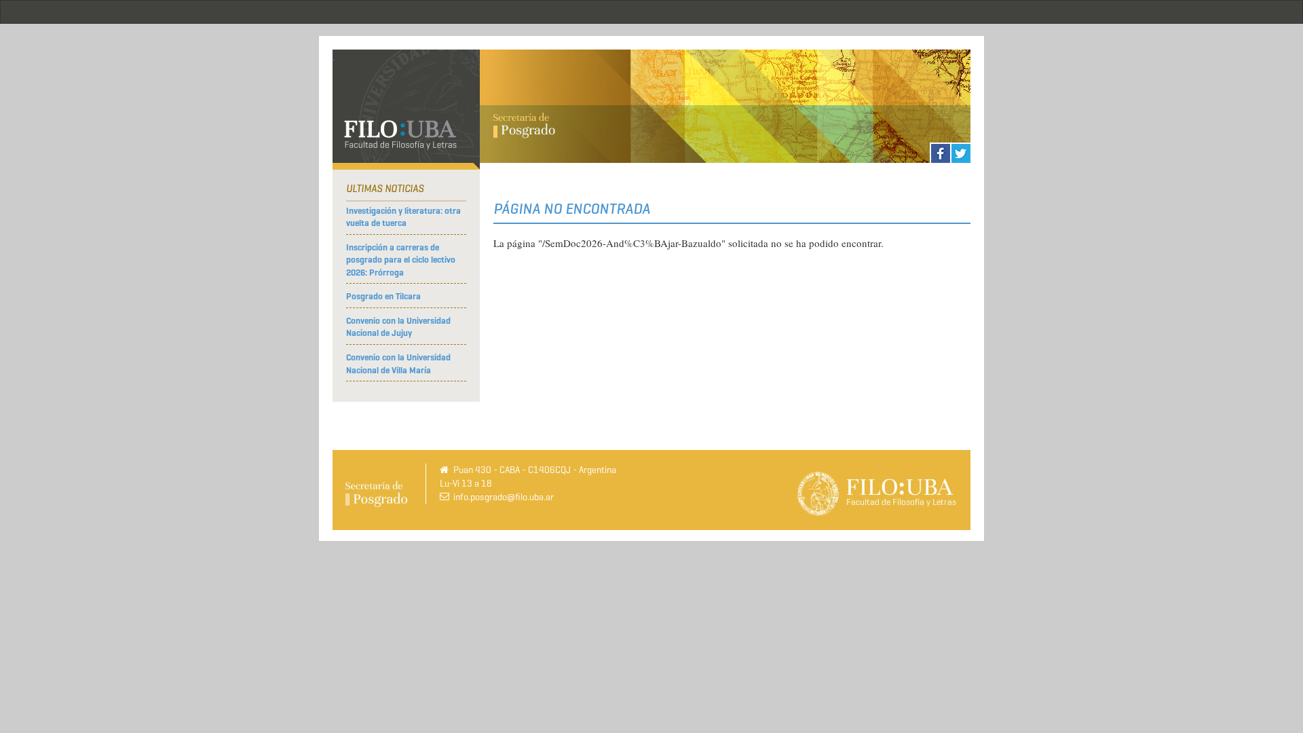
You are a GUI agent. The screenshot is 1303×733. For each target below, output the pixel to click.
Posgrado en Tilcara (383, 296)
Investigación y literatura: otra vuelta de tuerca (403, 217)
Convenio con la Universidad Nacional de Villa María (398, 364)
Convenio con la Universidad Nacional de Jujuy (398, 327)
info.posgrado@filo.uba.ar (503, 497)
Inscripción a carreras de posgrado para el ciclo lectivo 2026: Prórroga (400, 260)
